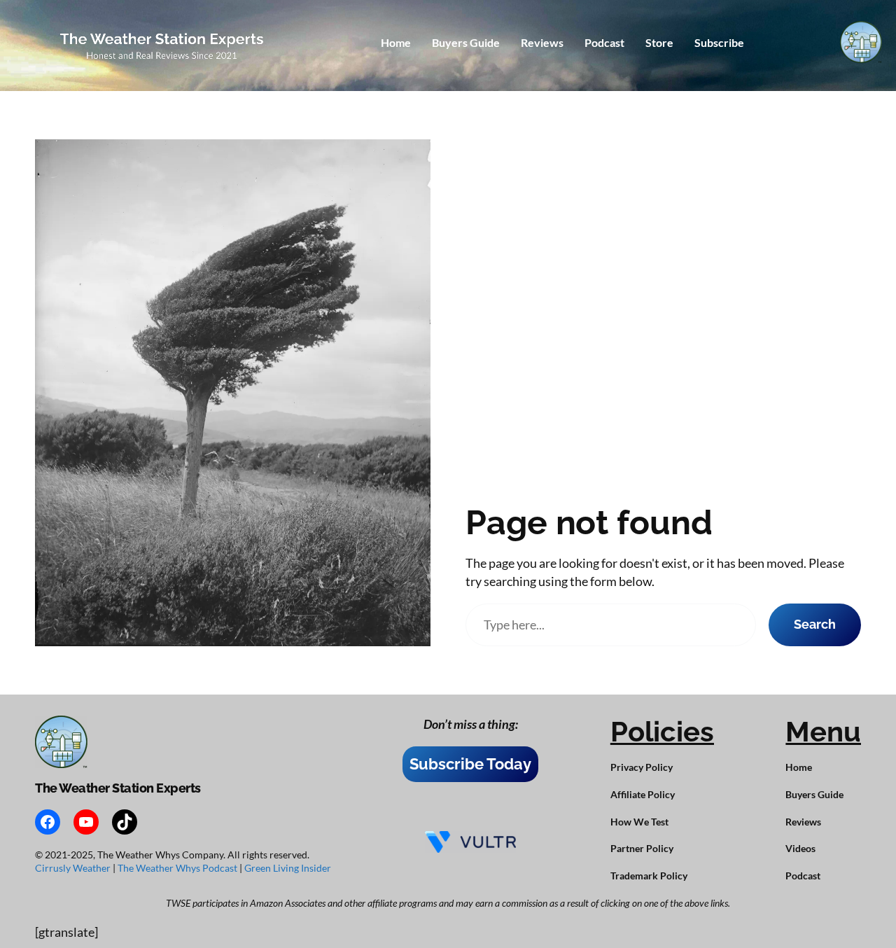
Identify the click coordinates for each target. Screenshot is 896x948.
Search (815, 624)
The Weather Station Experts (118, 788)
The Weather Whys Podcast (178, 868)
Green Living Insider (287, 868)
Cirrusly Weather (74, 868)
